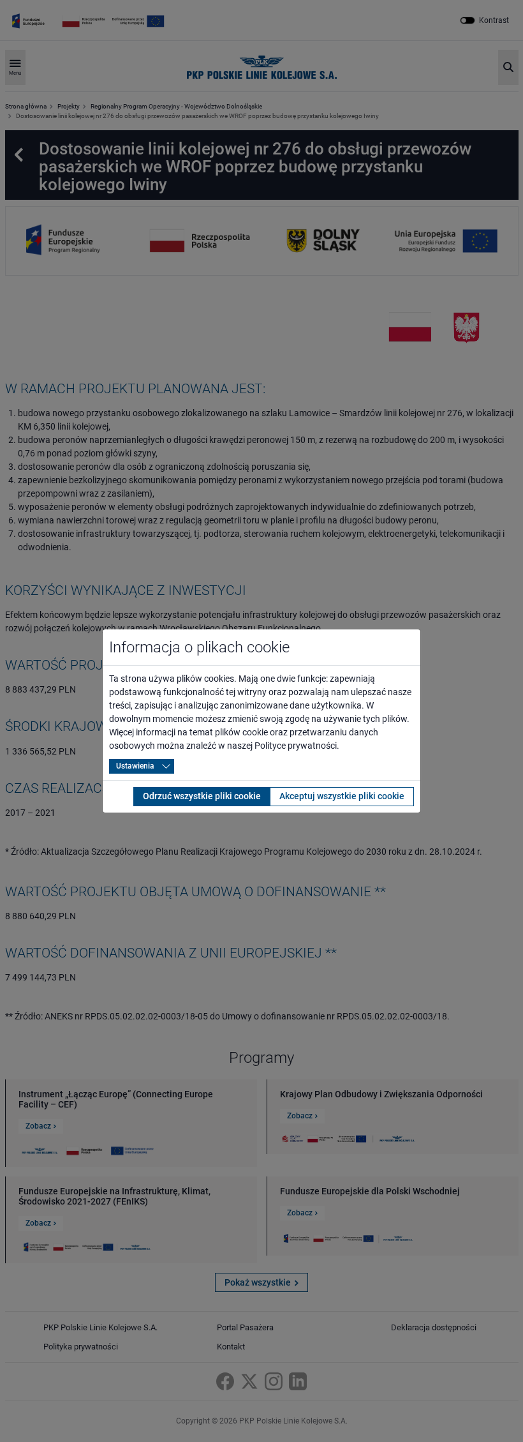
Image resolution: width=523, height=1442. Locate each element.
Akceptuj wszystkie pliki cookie (341, 796)
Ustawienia (135, 766)
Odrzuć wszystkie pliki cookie (202, 796)
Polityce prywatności (295, 745)
